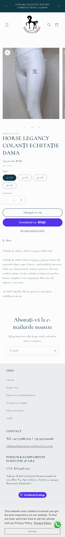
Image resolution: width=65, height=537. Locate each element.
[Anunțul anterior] (6, 6)
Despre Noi (12, 387)
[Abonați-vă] (55, 351)
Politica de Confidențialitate (20, 395)
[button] (7, 25)
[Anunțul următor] (59, 6)
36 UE (40, 177)
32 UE (9, 177)
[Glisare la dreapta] (39, 127)
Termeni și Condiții (16, 403)
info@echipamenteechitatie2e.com (29, 446)
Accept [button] (32, 531)
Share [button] (9, 240)
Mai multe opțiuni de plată (32, 230)
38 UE (9, 185)
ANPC (9, 418)
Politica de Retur (15, 410)
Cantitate (7, 193)
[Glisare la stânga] (25, 127)
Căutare (10, 379)
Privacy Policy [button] (42, 523)
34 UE (24, 177)
